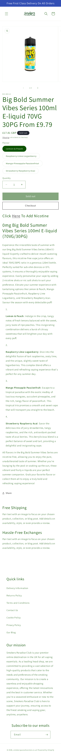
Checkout (30, 205)
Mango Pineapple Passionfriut (24, 164)
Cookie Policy (14, 617)
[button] (6, 13)
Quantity (6, 178)
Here (16, 215)
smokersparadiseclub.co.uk (25, 750)
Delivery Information (17, 588)
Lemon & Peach (16, 149)
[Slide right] (37, 88)
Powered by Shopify (46, 750)
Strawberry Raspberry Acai (22, 171)
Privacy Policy (14, 625)
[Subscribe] (46, 735)
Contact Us (12, 610)
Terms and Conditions (18, 602)
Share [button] (9, 493)
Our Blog (11, 632)
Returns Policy (14, 595)
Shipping (5, 137)
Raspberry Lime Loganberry (23, 156)
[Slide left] (23, 88)
